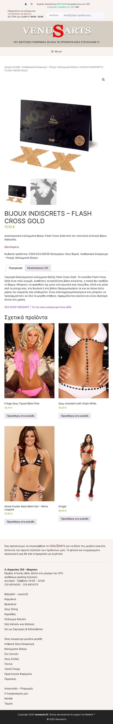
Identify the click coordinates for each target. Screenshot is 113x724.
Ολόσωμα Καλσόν (15, 619)
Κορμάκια (10, 599)
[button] (103, 79)
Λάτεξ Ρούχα (12, 668)
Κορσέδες (10, 614)
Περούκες (10, 678)
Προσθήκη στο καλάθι (20, 415)
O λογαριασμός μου (16, 693)
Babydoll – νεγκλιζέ (16, 594)
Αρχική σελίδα (12, 67)
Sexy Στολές (11, 658)
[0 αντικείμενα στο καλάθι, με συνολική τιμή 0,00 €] (31, 3)
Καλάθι (8, 698)
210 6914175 (25, 14)
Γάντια (8, 663)
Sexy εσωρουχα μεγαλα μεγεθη (23, 638)
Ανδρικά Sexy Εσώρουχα (19, 643)
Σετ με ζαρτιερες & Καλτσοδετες (23, 629)
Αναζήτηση (54, 15)
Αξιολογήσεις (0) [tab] (37, 267)
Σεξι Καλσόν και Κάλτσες (19, 624)
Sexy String (11, 609)
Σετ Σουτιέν (11, 653)
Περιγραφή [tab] (16, 267)
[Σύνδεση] (25, 3)
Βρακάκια (10, 604)
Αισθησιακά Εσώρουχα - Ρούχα (39, 67)
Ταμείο (8, 703)
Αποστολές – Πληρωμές (18, 688)
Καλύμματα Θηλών (68, 67)
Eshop (53, 714)
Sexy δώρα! (72, 253)
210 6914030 (13, 14)
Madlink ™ (90, 714)
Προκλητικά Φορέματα (18, 673)
